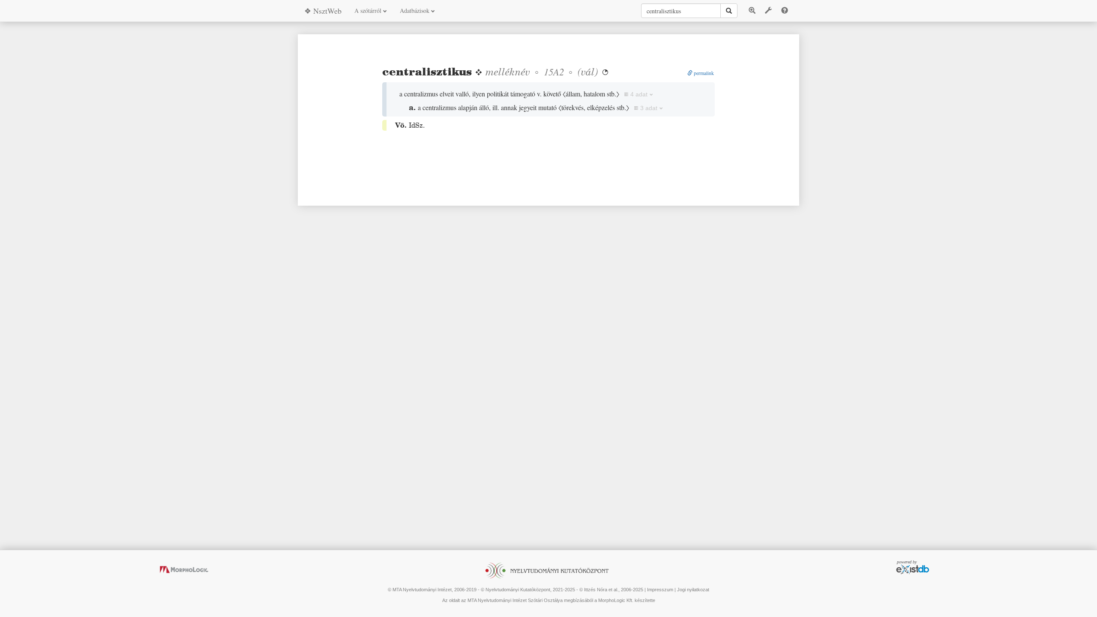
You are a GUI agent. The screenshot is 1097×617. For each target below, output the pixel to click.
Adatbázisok (415, 10)
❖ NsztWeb (323, 11)
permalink (703, 72)
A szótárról (368, 10)
